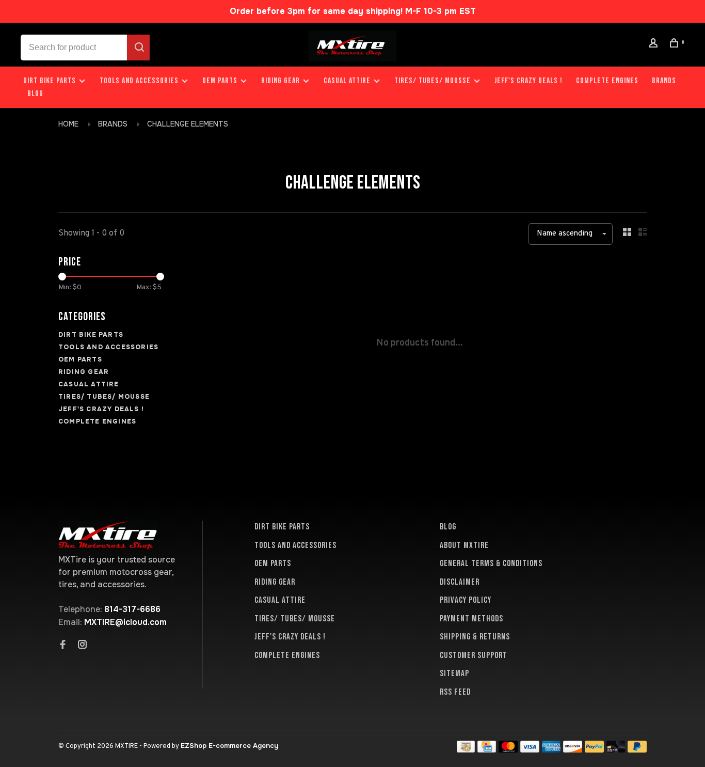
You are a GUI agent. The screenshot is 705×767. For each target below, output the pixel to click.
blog (35, 94)
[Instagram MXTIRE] (82, 645)
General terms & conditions (491, 563)
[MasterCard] (508, 749)
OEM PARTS (219, 81)
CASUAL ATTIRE (347, 81)
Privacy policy (465, 600)
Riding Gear (280, 81)
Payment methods (471, 619)
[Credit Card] (486, 749)
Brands (664, 81)
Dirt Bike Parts (50, 81)
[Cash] (466, 749)
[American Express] (551, 749)
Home (68, 124)
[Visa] (529, 749)
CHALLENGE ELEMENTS (187, 124)
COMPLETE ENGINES (607, 81)
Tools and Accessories (139, 81)
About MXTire (464, 545)
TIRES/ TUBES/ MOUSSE (432, 81)
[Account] (655, 44)
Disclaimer (459, 582)
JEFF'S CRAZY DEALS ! (528, 81)
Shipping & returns (475, 637)
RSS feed (455, 692)
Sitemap (454, 673)
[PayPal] (594, 749)
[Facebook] (63, 645)
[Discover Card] (572, 749)
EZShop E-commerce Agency (229, 745)
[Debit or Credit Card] (616, 749)
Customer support (473, 655)
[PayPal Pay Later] (637, 749)
